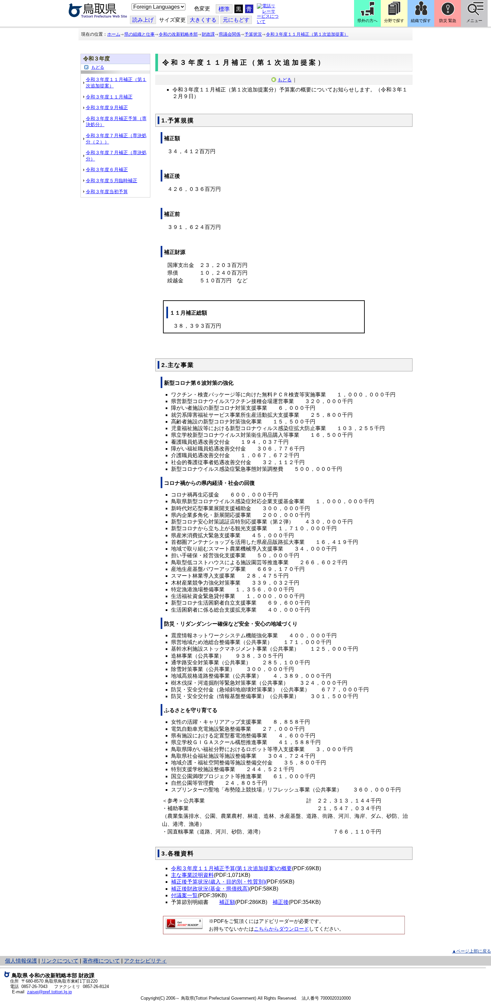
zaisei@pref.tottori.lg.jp (49, 991)
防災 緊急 (447, 20)
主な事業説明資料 (192, 875)
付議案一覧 (184, 895)
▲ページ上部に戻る (471, 951)
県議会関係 (229, 34)
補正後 (281, 902)
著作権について (101, 961)
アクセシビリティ (145, 961)
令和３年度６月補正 (107, 169)
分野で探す (394, 20)
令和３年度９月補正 (107, 107)
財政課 (208, 34)
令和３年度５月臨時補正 (111, 180)
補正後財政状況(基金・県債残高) (210, 889)
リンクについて (59, 961)
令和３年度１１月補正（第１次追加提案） (307, 34)
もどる (97, 67)
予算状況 (253, 34)
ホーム (113, 34)
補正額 (227, 902)
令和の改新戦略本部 (178, 34)
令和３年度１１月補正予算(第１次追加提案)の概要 (231, 868)
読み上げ (143, 20)
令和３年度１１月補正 (109, 96)
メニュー (474, 20)
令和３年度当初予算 (107, 191)
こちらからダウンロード (281, 929)
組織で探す (421, 20)
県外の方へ (367, 20)
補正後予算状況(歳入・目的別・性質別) (218, 882)
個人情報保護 (21, 961)
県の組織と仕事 (139, 34)
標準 (224, 9)
